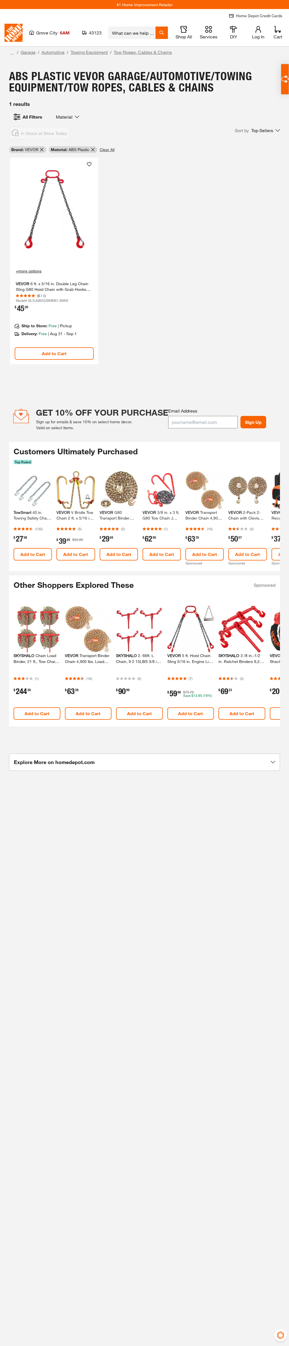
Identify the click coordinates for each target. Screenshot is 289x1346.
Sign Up (253, 422)
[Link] (54, 261)
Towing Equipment (89, 52)
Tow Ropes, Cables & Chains (143, 52)
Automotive (53, 52)
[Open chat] (285, 79)
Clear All (107, 149)
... (12, 53)
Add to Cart (54, 353)
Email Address (182, 410)
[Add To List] (89, 164)
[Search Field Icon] (162, 33)
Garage (28, 52)
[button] (257, 130)
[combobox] (132, 33)
